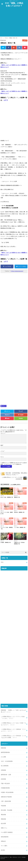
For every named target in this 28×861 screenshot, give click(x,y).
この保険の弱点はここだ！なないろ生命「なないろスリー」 (13, 723)
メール (3, 451)
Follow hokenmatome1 (17, 271)
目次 (2, 562)
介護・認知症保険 (6, 801)
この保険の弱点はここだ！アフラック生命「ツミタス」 (13, 717)
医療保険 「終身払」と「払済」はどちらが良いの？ (13, 711)
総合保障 (3, 823)
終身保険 (3, 779)
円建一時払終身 (5, 783)
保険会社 (4, 406)
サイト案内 (4, 845)
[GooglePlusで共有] (14, 47)
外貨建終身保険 (5, 788)
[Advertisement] (14, 22)
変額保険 (3, 819)
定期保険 (3, 770)
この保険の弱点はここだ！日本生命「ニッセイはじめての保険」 (13, 736)
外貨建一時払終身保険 (7, 792)
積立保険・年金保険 (6, 810)
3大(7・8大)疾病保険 (7, 761)
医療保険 (3, 748)
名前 (2, 445)
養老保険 (3, 814)
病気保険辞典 (4, 836)
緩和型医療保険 (5, 752)
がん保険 (3, 756)
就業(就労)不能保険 (6, 796)
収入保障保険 (4, 765)
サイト (2, 457)
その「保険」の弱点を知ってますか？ (14, 4)
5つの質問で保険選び (7, 832)
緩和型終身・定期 (6, 774)
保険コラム (4, 828)
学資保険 (3, 805)
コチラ (6, 100)
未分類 (3, 850)
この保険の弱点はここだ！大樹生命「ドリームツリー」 (13, 730)
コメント (3, 433)
